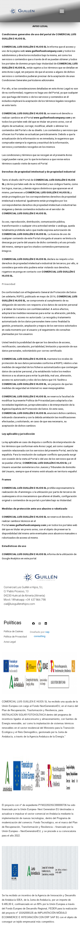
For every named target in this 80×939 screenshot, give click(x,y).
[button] (61, 11)
